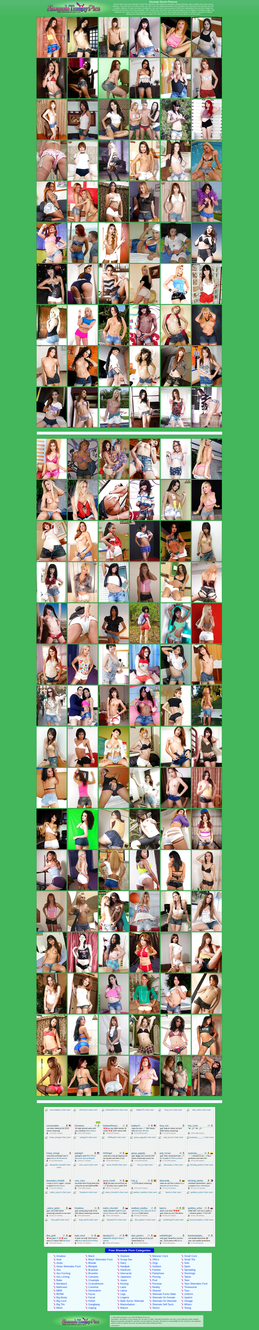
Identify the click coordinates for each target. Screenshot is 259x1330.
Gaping (92, 1307)
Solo (186, 1263)
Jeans (123, 1280)
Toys (186, 1290)
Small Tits (189, 1259)
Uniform (188, 1294)
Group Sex (126, 1259)
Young (187, 1307)
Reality (156, 1287)
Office (155, 1259)
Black (91, 1256)
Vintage (188, 1301)
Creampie (93, 1280)
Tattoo (187, 1276)
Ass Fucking (63, 1273)
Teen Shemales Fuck (196, 1283)
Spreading (189, 1269)
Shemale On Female (163, 1297)
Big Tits (60, 1304)
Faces (91, 1294)
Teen (186, 1280)
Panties (156, 1269)
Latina (123, 1290)
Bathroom (61, 1287)
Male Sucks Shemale (132, 1301)
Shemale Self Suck (163, 1304)
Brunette (93, 1273)
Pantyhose (158, 1273)
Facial (91, 1297)
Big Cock (61, 1301)
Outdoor (156, 1266)
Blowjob (92, 1266)
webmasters (115, 1325)
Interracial (125, 1273)
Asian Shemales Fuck (68, 1266)
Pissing (156, 1276)
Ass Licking (62, 1276)
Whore (188, 1304)
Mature (124, 1307)
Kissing (124, 1283)
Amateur (61, 1256)
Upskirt (188, 1297)
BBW (59, 1290)
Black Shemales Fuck (100, 1259)
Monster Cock (160, 1256)
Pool (154, 1280)
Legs (123, 1294)
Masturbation (127, 1304)
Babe (59, 1280)
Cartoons (93, 1276)
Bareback (61, 1283)
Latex (123, 1287)
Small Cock (190, 1256)
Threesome (190, 1287)
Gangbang (94, 1304)
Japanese (125, 1276)
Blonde (92, 1263)
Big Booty (61, 1297)
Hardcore (125, 1269)
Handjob (124, 1266)
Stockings (189, 1273)
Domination (94, 1290)
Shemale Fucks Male (164, 1294)
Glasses (125, 1256)
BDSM (60, 1294)
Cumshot (93, 1287)
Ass (58, 1269)
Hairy (123, 1263)
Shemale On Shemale (164, 1301)
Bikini (59, 1307)
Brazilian (93, 1269)
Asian (59, 1263)
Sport (187, 1266)
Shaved (156, 1290)
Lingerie (124, 1297)
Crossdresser (96, 1283)
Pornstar (157, 1283)
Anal (58, 1259)
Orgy (155, 1263)
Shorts (156, 1307)
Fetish (91, 1301)
